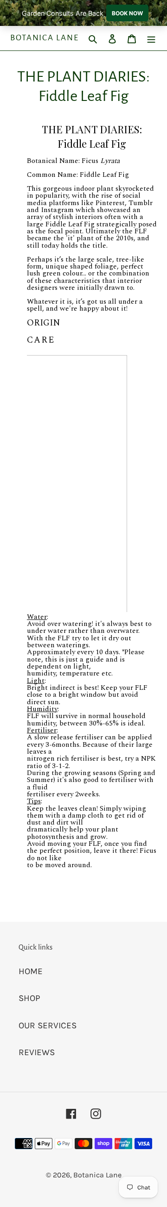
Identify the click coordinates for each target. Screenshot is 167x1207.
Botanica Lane (44, 37)
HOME (31, 971)
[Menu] (151, 38)
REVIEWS (37, 1052)
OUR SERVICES (48, 1025)
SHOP (29, 998)
